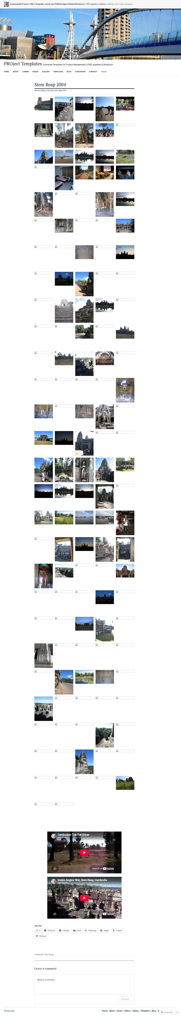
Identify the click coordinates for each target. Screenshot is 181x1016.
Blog (69, 72)
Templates (58, 72)
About (16, 72)
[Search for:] (111, 71)
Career (25, 72)
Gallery (46, 72)
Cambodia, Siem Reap (44, 954)
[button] (43, 103)
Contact (93, 72)
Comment (125, 999)
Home (6, 72)
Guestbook (80, 72)
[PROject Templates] (90, 33)
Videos (35, 72)
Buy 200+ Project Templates (120, 4)
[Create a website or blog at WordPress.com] (5, 1010)
